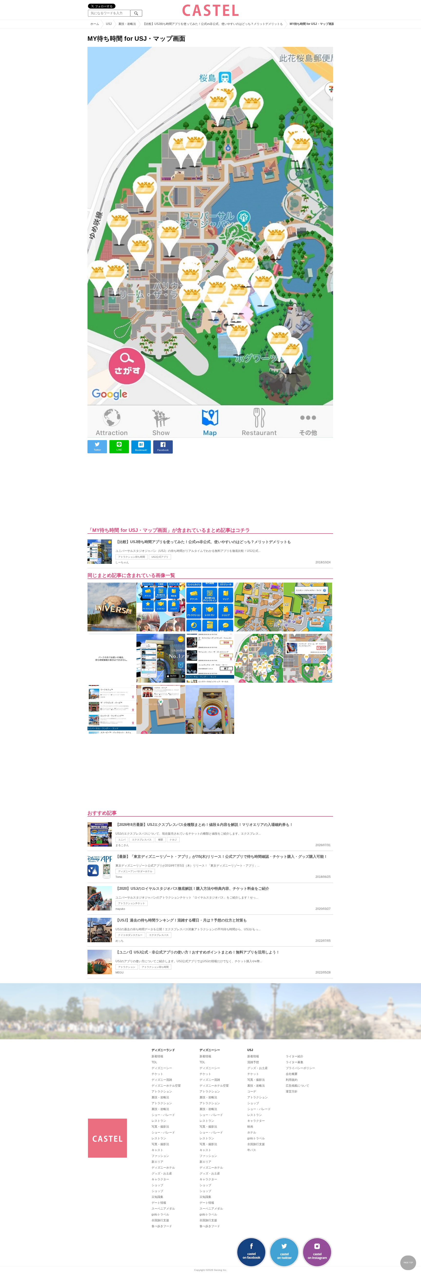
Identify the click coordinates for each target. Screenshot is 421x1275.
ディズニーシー (162, 1068)
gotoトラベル (160, 1214)
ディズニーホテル (163, 1167)
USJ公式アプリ (160, 557)
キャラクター (160, 1179)
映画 (250, 1126)
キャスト (157, 1150)
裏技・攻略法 (160, 1097)
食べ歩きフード (162, 1226)
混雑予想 (253, 1062)
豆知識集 (157, 1197)
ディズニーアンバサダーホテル (135, 871)
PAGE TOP (408, 1263)
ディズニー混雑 (162, 1080)
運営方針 (291, 1091)
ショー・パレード (163, 1115)
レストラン (159, 1121)
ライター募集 (294, 1062)
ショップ (157, 1185)
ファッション (160, 1156)
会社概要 (291, 1074)
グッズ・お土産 (162, 1173)
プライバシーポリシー (300, 1068)
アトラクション (126, 967)
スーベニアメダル (163, 1208)
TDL (154, 1062)
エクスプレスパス (142, 839)
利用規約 (291, 1080)
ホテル (251, 1132)
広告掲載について (297, 1085)
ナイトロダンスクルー (130, 935)
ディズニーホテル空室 (166, 1085)
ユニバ (121, 839)
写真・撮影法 (160, 1126)
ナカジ (173, 839)
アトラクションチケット (131, 903)
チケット (157, 1074)
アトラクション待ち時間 (131, 557)
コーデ (251, 1091)
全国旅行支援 (160, 1220)
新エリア (157, 1162)
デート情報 (159, 1202)
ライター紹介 (294, 1056)
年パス (251, 1150)
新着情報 (157, 1056)
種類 (160, 839)
